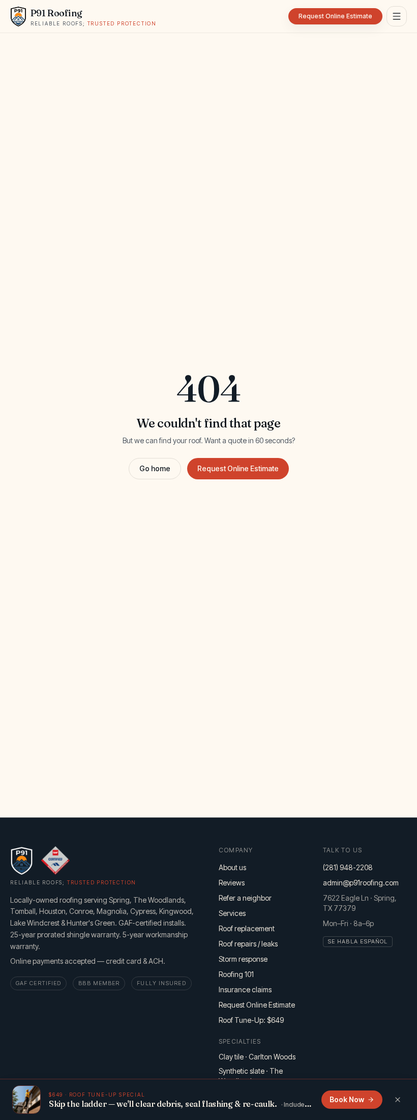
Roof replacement (247, 928)
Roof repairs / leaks (248, 943)
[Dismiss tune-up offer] (398, 1100)
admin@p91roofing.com (361, 882)
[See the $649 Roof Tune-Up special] (26, 1099)
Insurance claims (245, 989)
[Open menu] (396, 16)
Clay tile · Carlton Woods (257, 1056)
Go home (154, 468)
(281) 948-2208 (348, 867)
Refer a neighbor (245, 898)
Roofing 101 (236, 974)
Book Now (347, 1099)
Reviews (232, 882)
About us (232, 867)
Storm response (243, 959)
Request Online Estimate (238, 468)
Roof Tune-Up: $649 (251, 1020)
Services (232, 913)
